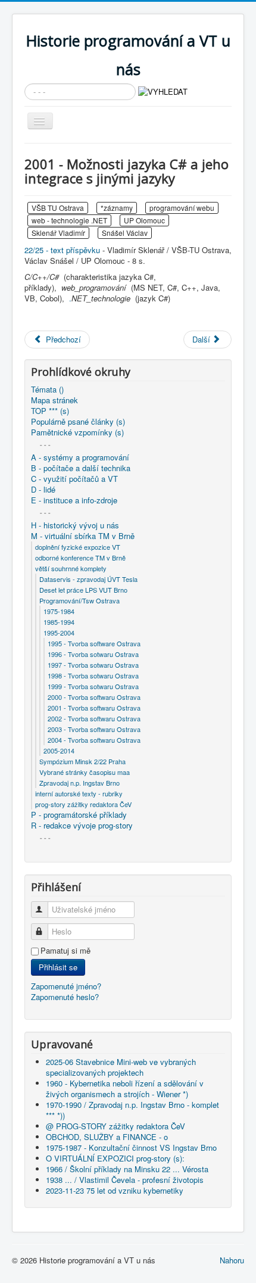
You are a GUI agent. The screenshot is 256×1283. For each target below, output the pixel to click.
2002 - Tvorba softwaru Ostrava (94, 718)
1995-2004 (58, 632)
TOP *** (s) (50, 411)
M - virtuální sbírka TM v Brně (83, 536)
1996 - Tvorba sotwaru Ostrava (93, 654)
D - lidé (43, 489)
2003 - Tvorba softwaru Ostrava (94, 729)
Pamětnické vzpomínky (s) (77, 432)
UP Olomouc (144, 220)
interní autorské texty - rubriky (79, 793)
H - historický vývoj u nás (75, 525)
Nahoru (232, 1260)
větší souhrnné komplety (71, 568)
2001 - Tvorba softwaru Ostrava (94, 707)
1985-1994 (58, 622)
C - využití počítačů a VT (74, 479)
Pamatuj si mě (65, 950)
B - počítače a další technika (80, 468)
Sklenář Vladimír (58, 233)
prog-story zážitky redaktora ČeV (83, 804)
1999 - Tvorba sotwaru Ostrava (93, 686)
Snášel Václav (125, 233)
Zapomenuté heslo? (65, 996)
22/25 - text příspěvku (62, 250)
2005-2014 (58, 750)
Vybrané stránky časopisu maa (84, 772)
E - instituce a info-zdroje (74, 500)
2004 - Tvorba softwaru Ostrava (94, 740)
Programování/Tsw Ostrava (79, 600)
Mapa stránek (54, 400)
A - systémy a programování (80, 457)
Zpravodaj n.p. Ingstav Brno (79, 782)
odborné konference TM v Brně (80, 557)
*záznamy (117, 208)
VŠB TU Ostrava (58, 208)
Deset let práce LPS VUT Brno (83, 589)
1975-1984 (58, 611)
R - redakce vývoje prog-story (82, 825)
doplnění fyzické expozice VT (77, 547)
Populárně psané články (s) (78, 421)
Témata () (47, 389)
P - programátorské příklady (79, 814)
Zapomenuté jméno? (66, 986)
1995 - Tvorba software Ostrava (94, 643)
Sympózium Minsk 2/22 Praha (82, 761)
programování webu (181, 208)
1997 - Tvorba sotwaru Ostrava (93, 664)
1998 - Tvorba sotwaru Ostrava (93, 675)
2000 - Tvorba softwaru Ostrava (94, 697)
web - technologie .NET (69, 220)
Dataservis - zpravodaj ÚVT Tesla (88, 579)
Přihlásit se (58, 967)
